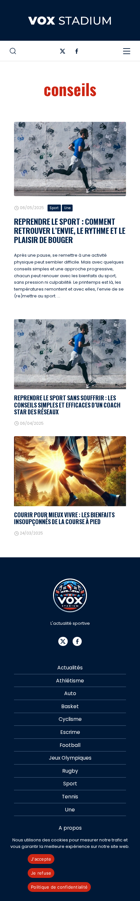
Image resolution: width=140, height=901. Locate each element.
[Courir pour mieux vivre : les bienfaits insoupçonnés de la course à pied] (70, 471)
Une (67, 208)
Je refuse (41, 873)
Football (70, 745)
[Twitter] (62, 53)
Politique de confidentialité (59, 887)
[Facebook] (76, 53)
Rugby (70, 770)
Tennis (70, 796)
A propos (70, 827)
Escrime (70, 732)
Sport (54, 208)
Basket (70, 706)
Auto (70, 693)
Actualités (70, 667)
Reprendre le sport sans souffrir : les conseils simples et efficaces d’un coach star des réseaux (67, 404)
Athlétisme (70, 680)
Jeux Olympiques (70, 757)
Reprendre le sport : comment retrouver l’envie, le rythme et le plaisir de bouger (69, 230)
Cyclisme (70, 719)
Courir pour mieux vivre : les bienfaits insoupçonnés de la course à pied (64, 518)
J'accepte (41, 859)
